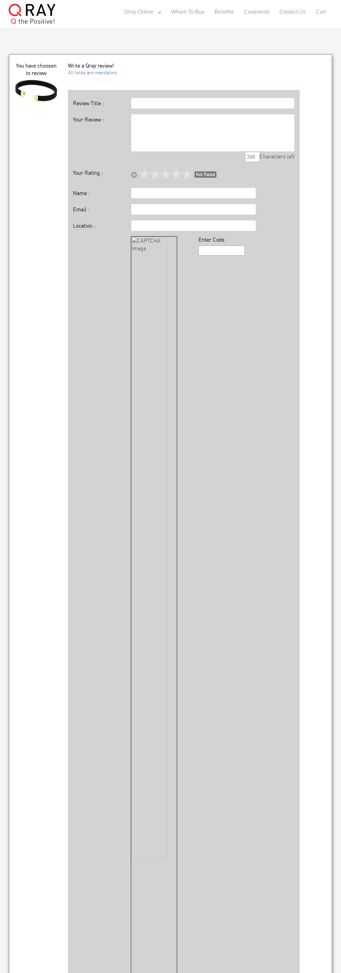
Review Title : (88, 103)
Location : (84, 226)
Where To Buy (187, 12)
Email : (81, 209)
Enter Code (211, 240)
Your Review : (88, 119)
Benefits (224, 12)
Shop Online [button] (139, 12)
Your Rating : (88, 173)
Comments (256, 12)
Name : (81, 193)
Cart (321, 12)
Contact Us (292, 12)
